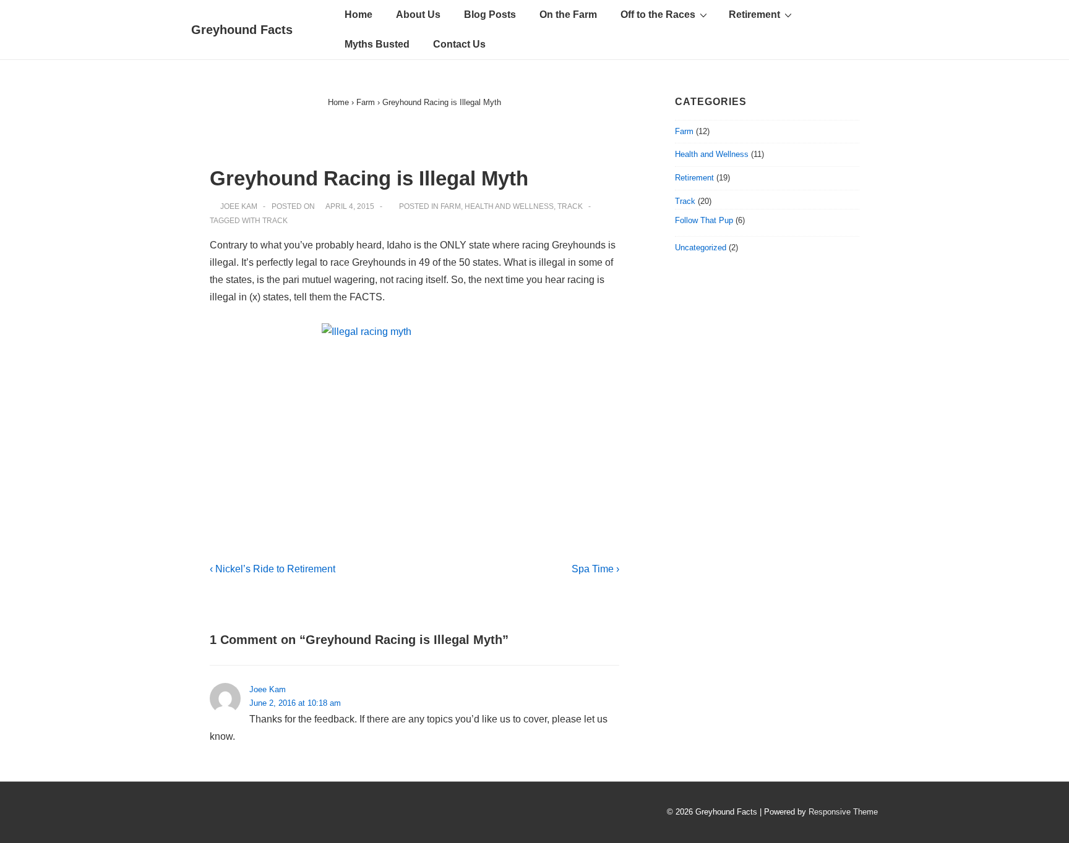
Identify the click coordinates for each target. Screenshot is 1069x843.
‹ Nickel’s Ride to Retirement (272, 569)
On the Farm (568, 14)
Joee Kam (267, 689)
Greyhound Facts (242, 29)
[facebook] (226, 813)
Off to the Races (657, 14)
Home (358, 14)
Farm (450, 206)
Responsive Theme (843, 811)
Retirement (754, 14)
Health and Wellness (509, 206)
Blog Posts (490, 14)
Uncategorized (700, 247)
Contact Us (459, 44)
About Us (418, 14)
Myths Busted (377, 44)
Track (570, 206)
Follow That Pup (704, 220)
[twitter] (200, 813)
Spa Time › (595, 569)
